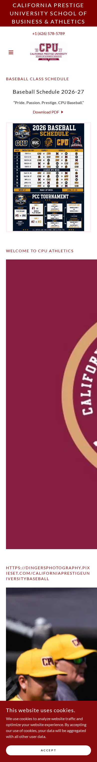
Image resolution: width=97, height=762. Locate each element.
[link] (48, 52)
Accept (48, 750)
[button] (12, 52)
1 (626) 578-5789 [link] (50, 33)
